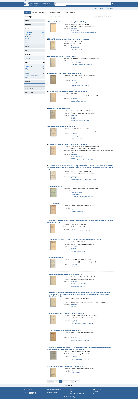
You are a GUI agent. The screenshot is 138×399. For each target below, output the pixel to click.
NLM (63, 397)
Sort (98, 16)
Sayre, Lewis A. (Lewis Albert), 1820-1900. (82, 196)
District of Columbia (76, 30)
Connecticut (75, 136)
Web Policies (73, 390)
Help (101, 8)
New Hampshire (76, 372)
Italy (72, 250)
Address (27, 71)
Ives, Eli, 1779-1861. (77, 138)
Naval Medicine (75, 47)
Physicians (74, 28)
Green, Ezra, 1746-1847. (77, 49)
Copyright (27, 81)
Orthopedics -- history (77, 192)
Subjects (27, 28)
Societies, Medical (76, 82)
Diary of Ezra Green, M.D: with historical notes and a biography (68, 39)
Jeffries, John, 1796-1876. (78, 211)
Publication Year (29, 92)
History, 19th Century (76, 156)
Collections (28, 24)
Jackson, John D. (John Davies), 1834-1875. (82, 160)
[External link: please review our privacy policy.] (25, 393)
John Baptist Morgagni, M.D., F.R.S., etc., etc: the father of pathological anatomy (75, 239)
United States (75, 194)
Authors (27, 46)
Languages (28, 54)
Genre (26, 62)
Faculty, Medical (76, 135)
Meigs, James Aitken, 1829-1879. (80, 359)
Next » (62, 16)
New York (74, 83)
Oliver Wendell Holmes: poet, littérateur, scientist (65, 330)
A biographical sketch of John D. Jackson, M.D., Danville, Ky (67, 144)
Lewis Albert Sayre (55, 186)
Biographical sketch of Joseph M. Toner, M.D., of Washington (68, 22)
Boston (73, 209)
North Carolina (74, 119)
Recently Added (29, 85)
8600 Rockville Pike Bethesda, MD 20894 (52, 391)
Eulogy (26, 69)
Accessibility (96, 391)
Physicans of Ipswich (56, 257)
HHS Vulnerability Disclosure (77, 393)
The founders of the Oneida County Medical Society (65, 73)
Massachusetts (75, 266)
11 (78, 381)
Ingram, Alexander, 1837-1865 (78, 101)
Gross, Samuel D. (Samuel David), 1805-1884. (83, 323)
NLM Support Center (98, 390)
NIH (66, 397)
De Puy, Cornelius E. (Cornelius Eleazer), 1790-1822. (84, 179)
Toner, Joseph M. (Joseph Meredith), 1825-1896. (83, 32)
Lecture (27, 73)
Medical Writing (75, 285)
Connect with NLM (28, 390)
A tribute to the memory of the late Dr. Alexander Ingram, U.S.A (68, 91)
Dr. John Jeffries (54, 203)
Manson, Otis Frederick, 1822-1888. (80, 120)
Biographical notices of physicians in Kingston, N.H (66, 366)
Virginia (73, 117)
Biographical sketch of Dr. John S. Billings (62, 56)
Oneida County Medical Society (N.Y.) (81, 85)
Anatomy (73, 248)
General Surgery (75, 100)
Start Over (27, 12)
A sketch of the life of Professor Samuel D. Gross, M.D (67, 313)
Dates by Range (29, 88)
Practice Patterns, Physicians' (78, 283)
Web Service (109, 8)
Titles (26, 50)
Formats (27, 20)
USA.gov (74, 397)
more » (27, 42)
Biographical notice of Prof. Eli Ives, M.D (61, 126)
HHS (69, 397)
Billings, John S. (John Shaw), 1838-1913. (81, 64)
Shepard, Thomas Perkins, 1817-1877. (80, 231)
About (96, 8)
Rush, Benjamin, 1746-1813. (78, 286)
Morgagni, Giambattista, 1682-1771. (80, 251)
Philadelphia (75, 322)
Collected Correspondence (32, 75)
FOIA (71, 391)
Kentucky (73, 158)
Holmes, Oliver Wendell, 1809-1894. (80, 340)
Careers (95, 393)
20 (109, 16)
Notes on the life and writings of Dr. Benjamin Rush (65, 275)
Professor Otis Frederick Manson (59, 108)
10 (75, 381)
